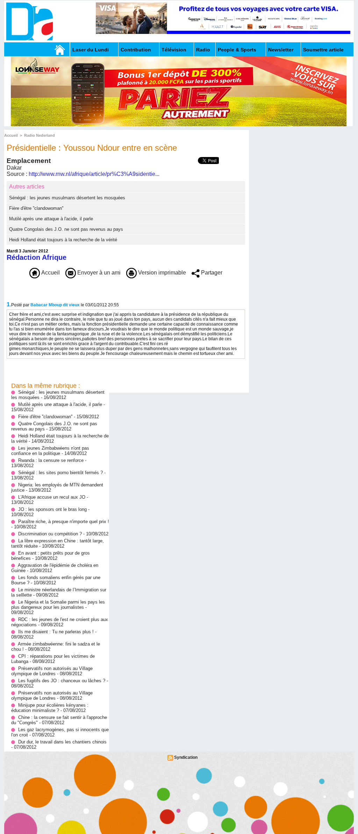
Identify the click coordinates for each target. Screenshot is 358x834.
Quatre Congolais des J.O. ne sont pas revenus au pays (66, 229)
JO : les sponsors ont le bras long (53, 509)
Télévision (174, 49)
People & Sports (237, 49)
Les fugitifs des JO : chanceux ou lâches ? (61, 680)
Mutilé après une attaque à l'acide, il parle (51, 218)
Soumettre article (323, 49)
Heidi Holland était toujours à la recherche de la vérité (63, 239)
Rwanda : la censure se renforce (51, 460)
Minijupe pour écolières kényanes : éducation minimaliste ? (49, 708)
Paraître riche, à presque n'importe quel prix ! (63, 521)
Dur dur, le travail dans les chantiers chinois (62, 741)
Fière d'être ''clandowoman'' (36, 208)
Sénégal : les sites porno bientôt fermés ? (60, 472)
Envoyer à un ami (98, 273)
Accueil (11, 135)
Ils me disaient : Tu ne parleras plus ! (56, 631)
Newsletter (280, 49)
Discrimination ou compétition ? (50, 533)
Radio (203, 49)
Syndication (186, 757)
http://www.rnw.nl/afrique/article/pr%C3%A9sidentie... (94, 174)
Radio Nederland (39, 135)
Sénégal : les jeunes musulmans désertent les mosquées (67, 197)
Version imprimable (161, 273)
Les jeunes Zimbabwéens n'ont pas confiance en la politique (50, 450)
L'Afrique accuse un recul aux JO (51, 497)
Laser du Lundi (90, 49)
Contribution (136, 49)
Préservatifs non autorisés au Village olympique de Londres (52, 671)
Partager (211, 273)
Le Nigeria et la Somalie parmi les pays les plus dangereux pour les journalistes (58, 604)
